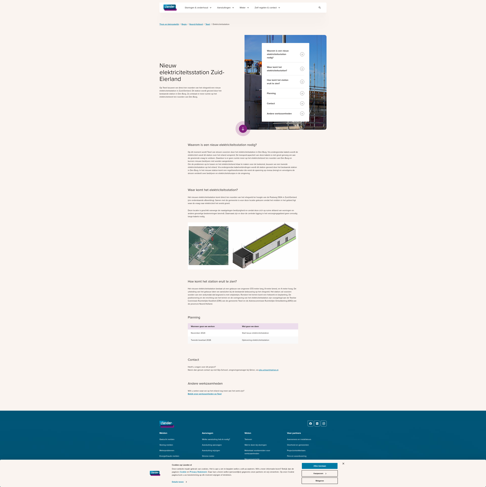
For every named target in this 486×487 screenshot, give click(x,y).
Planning (271, 93)
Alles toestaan (319, 466)
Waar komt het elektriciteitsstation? (277, 68)
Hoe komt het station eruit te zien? (277, 81)
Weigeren (320, 481)
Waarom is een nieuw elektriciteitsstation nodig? (278, 54)
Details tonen (178, 482)
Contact (271, 103)
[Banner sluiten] (343, 463)
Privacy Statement (198, 472)
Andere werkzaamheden (279, 113)
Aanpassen (318, 473)
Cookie (183, 472)
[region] (243, 335)
